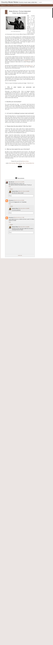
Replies (11, 189)
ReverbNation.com (29, 65)
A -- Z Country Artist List (16, 5)
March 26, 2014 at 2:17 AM (19, 217)
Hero (24, 163)
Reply (10, 186)
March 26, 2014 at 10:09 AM (24, 191)
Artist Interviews (12, 163)
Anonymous (11, 200)
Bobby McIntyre (19, 163)
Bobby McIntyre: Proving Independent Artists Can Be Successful (20, 12)
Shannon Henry (25, 161)
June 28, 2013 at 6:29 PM (19, 181)
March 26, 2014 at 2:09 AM (19, 200)
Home (9, 5)
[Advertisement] (41, 30)
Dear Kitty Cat (11, 181)
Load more (20, 255)
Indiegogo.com (27, 60)
